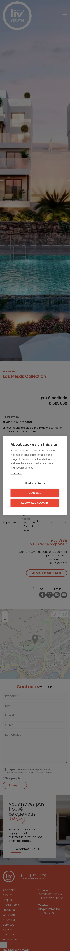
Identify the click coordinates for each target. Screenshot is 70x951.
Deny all (35, 493)
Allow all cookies (35, 502)
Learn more (16, 473)
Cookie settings (35, 483)
